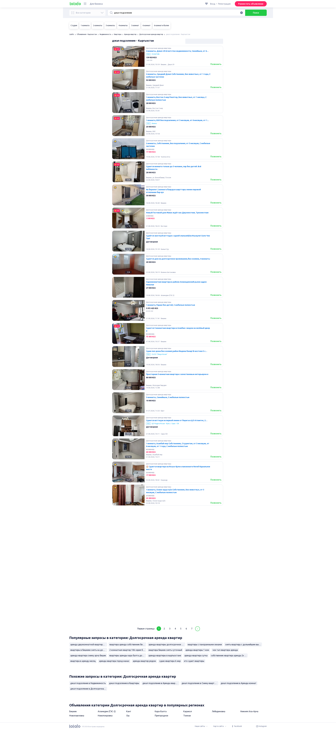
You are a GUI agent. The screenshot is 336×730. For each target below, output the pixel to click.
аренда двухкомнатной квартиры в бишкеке (88, 644)
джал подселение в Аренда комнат (238, 683)
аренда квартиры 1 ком (197, 650)
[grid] (167, 334)
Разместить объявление (250, 4)
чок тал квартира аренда (225, 650)
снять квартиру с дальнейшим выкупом (243, 644)
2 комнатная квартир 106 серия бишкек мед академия (127, 650)
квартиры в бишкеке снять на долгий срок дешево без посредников (88, 650)
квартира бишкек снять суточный (165, 650)
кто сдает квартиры (194, 661)
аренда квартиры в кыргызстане (164, 655)
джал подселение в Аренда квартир (161, 683)
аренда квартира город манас (114, 661)
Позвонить (215, 64)
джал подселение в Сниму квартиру (200, 683)
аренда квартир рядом (144, 661)
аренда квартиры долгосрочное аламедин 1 (167, 644)
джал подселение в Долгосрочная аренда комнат (88, 688)
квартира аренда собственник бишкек (127, 644)
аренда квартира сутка (196, 655)
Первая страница (145, 628)
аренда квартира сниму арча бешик (88, 655)
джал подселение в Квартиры (124, 683)
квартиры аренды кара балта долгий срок (127, 655)
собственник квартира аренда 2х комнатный (229, 655)
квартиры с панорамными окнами (205, 644)
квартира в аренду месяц (83, 661)
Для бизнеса (96, 4)
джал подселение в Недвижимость (88, 683)
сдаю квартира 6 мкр (170, 661)
